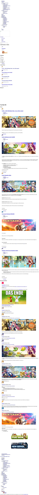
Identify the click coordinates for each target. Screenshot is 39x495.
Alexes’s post (5, 286)
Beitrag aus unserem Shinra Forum (6, 305)
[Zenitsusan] (3, 362)
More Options (3, 41)
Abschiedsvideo (20, 289)
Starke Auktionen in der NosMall (7, 72)
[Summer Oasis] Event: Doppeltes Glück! (10, 250)
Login (2, 29)
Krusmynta (3, 48)
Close (27, 494)
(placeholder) (5, 487)
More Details (25, 494)
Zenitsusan (4, 112)
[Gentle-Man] (3, 283)
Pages (2, 40)
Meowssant (3, 63)
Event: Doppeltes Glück (5, 76)
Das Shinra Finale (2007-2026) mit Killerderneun (8, 304)
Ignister (3, 403)
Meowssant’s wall (9, 311)
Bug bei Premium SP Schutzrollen (7, 84)
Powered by (4, 456)
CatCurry (3, 310)
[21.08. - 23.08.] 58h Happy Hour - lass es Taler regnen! (10, 68)
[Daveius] (3, 341)
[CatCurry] (3, 308)
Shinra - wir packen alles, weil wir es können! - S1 (21, 286)
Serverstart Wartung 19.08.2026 (7, 80)
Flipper (4, 215)
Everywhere (3, 38)
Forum (2, 39)
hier (24, 243)
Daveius (4, 138)
